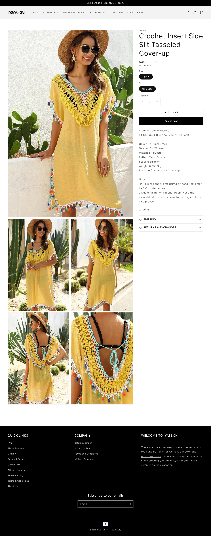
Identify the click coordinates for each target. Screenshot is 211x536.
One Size (147, 89)
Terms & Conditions (18, 480)
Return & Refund (17, 459)
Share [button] (146, 209)
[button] (188, 12)
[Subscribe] (130, 504)
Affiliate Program (17, 470)
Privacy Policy (15, 475)
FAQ (10, 443)
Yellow (146, 76)
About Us (13, 486)
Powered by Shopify (112, 530)
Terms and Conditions (86, 453)
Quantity (143, 95)
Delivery (12, 453)
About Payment (16, 448)
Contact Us (14, 464)
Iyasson (100, 530)
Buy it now (171, 121)
